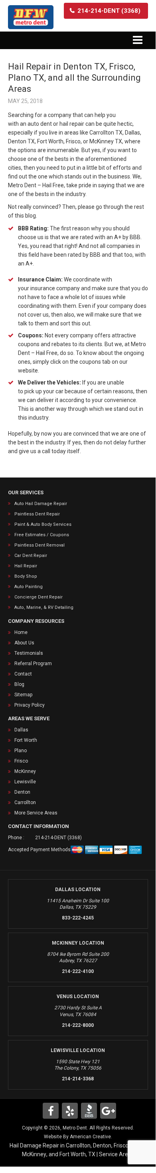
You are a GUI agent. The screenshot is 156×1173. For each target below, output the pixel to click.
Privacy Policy (29, 705)
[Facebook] (51, 1111)
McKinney (25, 771)
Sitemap (23, 694)
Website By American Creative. (78, 1136)
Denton (22, 792)
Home (21, 632)
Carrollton (25, 802)
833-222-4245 (78, 918)
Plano (20, 750)
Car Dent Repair (30, 555)
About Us (24, 643)
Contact (23, 674)
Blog (19, 684)
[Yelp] (70, 1111)
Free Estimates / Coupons (41, 534)
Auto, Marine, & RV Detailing (43, 607)
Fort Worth (25, 740)
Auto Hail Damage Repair (40, 503)
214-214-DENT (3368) (58, 837)
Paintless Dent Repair (37, 514)
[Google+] (108, 1111)
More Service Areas (35, 813)
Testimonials (28, 653)
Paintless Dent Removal (39, 545)
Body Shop (25, 576)
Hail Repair (25, 566)
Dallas (21, 730)
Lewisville (25, 782)
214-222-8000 (78, 1025)
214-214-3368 (78, 1079)
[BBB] (89, 1111)
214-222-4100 (78, 971)
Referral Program (33, 663)
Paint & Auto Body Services (42, 524)
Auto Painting (28, 586)
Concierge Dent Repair (38, 597)
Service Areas (116, 1154)
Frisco (21, 761)
